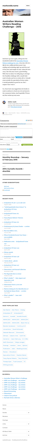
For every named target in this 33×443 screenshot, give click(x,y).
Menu (28, 5)
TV (24, 361)
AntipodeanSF (18, 313)
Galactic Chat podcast (10, 395)
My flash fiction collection (12, 397)
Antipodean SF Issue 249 (11, 248)
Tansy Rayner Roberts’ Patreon (13, 218)
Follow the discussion (31, 120)
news (28, 113)
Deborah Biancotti (8, 332)
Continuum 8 (21, 326)
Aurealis (12, 316)
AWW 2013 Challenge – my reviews (14, 382)
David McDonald (18, 329)
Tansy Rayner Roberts (10, 358)
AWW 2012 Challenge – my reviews (14, 380)
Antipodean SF (7, 313)
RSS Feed (6, 186)
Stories (5, 412)
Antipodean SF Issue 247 (11, 265)
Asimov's (6, 316)
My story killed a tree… (11, 230)
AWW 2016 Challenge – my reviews (14, 389)
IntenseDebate (9, 149)
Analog (22, 310)
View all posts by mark (16, 107)
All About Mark (7, 431)
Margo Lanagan (20, 342)
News (18, 113)
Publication (6, 348)
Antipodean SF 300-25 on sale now (14, 203)
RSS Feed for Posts (9, 188)
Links (4, 424)
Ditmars (5, 335)
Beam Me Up (25, 323)
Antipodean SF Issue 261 (11, 222)
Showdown (12, 352)
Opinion (24, 345)
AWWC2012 (6, 319)
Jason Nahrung (16, 339)
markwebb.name (10, 6)
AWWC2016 (15, 323)
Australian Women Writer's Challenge (15, 378)
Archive (5, 435)
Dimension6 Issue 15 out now (13, 284)
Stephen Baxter (21, 355)
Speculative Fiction (7, 114)
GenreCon (6, 339)
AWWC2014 (24, 319)
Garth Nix (22, 335)
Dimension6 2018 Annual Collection (15, 269)
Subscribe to (3, 144)
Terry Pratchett (22, 358)
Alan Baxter (6, 310)
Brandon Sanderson (9, 326)
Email (12, 139)
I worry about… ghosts (11, 261)
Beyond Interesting (10, 391)
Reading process (22, 348)
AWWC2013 (15, 319)
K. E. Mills (25, 339)
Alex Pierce (15, 310)
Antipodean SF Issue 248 (11, 256)
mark (6, 113)
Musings (5, 345)
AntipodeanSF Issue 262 (11, 213)
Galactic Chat (14, 335)
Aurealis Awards (22, 316)
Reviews (5, 416)
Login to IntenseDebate (18, 137)
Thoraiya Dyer (7, 361)
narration (13, 345)
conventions (7, 329)
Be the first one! (22, 124)
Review (5, 352)
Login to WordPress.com (27, 137)
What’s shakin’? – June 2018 (12, 295)
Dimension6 (20, 332)
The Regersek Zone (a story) (12, 274)
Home (4, 405)
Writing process (8, 365)
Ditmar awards (8, 252)
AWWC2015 (24, 113)
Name (1, 139)
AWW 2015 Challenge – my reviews (14, 387)
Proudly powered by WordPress (19, 440)
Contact (5, 427)
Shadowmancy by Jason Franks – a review (17, 226)
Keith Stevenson (8, 342)
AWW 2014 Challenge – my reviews (14, 385)
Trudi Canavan (17, 361)
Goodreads (7, 190)
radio (13, 348)
